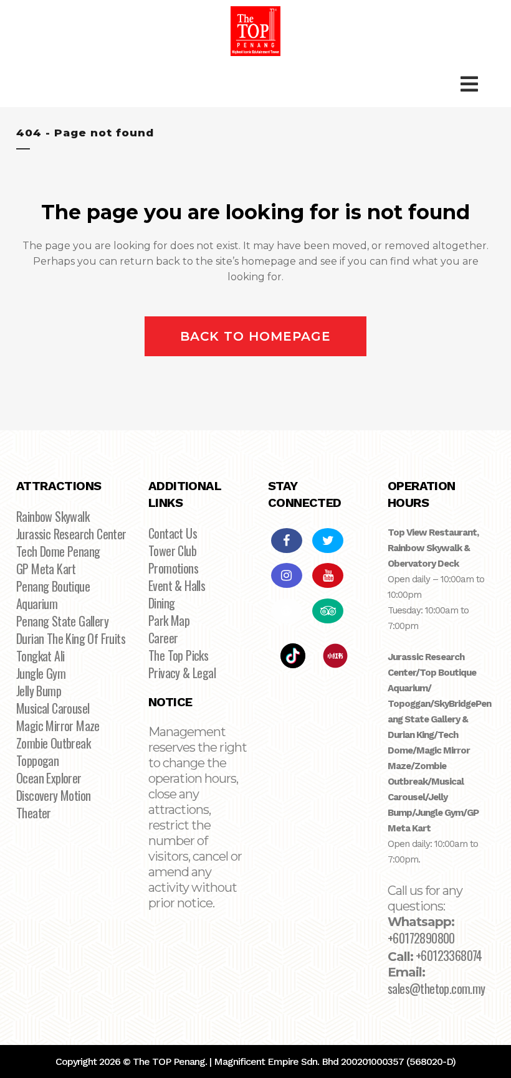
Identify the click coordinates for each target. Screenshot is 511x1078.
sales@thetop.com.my (436, 988)
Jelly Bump (38, 690)
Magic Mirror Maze (58, 725)
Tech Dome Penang (58, 551)
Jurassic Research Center (71, 533)
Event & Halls (176, 585)
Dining (161, 602)
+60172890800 (421, 938)
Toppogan (37, 760)
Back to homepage (255, 336)
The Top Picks (178, 655)
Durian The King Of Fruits (70, 638)
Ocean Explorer (49, 777)
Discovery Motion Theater (53, 804)
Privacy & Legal (182, 672)
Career (163, 637)
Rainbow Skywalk (52, 516)
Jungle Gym (40, 673)
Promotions (173, 568)
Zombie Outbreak (53, 743)
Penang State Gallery (62, 621)
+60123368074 (449, 955)
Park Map (168, 620)
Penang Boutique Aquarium (53, 595)
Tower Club (172, 550)
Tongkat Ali (40, 655)
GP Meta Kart (46, 568)
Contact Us (172, 533)
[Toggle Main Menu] (469, 84)
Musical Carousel (52, 708)
